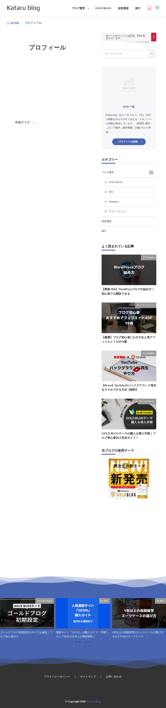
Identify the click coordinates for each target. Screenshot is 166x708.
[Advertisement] (47, 86)
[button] (2, 620)
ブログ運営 (78, 8)
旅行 (137, 8)
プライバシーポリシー (57, 676)
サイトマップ (88, 676)
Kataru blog (93, 701)
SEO (111, 192)
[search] (152, 54)
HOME (15, 23)
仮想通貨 (123, 8)
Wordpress (114, 201)
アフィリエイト (117, 211)
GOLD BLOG (103, 8)
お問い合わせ (114, 676)
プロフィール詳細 (128, 141)
